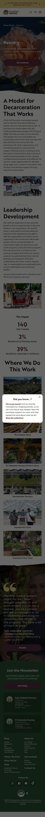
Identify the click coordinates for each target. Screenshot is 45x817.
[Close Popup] (39, 396)
